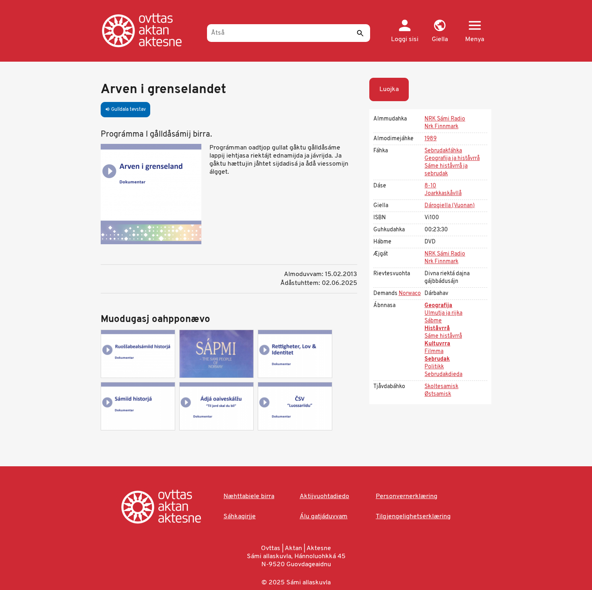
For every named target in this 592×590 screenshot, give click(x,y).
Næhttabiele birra (249, 496)
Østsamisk (437, 394)
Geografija (438, 306)
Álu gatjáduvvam (324, 517)
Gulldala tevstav (125, 109)
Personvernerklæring (406, 496)
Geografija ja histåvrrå (452, 158)
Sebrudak (437, 359)
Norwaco (410, 293)
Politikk (434, 367)
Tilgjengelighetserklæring (413, 517)
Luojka (389, 89)
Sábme (433, 321)
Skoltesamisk (441, 387)
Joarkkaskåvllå (443, 193)
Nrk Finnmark (441, 127)
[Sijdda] (150, 30)
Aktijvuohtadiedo (324, 496)
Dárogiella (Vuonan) (449, 206)
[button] (439, 31)
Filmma (433, 351)
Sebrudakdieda (443, 374)
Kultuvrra (437, 344)
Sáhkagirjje (240, 517)
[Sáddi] (360, 33)
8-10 (430, 186)
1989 (430, 139)
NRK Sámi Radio (444, 119)
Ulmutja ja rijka (443, 313)
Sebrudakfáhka (443, 151)
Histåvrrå (437, 328)
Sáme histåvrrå (443, 336)
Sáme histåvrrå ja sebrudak (446, 170)
